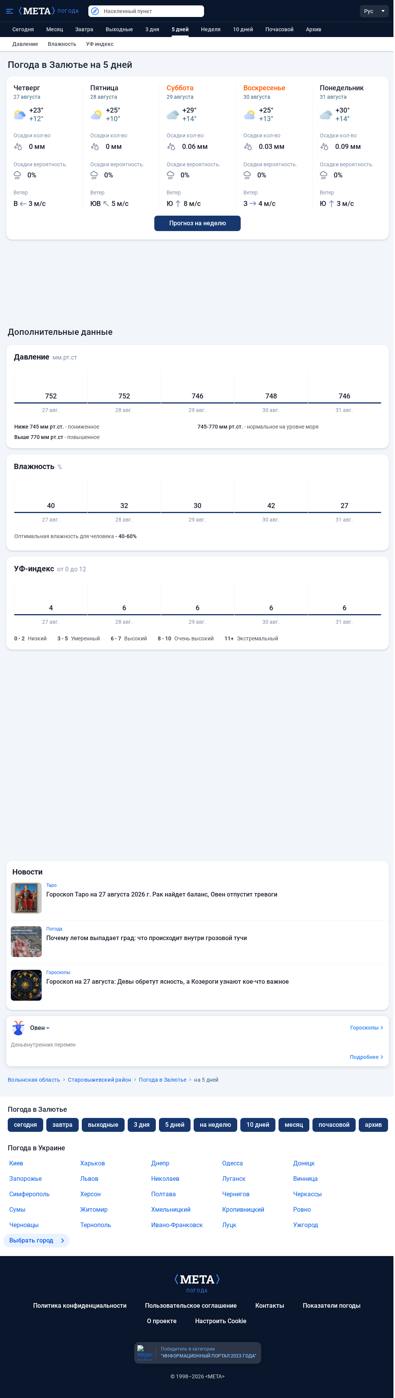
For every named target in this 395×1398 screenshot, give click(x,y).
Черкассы (307, 1194)
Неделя (211, 29)
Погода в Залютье (162, 1080)
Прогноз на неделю (197, 223)
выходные (119, 29)
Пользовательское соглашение (191, 1305)
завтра (62, 1124)
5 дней (174, 1124)
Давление (25, 44)
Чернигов (236, 1194)
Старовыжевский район (99, 1080)
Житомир (94, 1209)
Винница (305, 1178)
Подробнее (364, 1057)
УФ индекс (99, 44)
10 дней (243, 29)
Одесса (232, 1163)
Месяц (54, 29)
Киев (16, 1163)
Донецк (304, 1163)
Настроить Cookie (220, 1321)
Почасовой (279, 29)
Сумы (17, 1209)
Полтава (163, 1194)
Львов (89, 1178)
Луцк (229, 1225)
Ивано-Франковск (177, 1225)
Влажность (62, 44)
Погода (68, 11)
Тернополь (95, 1225)
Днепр (160, 1163)
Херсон (90, 1194)
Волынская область (34, 1080)
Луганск (234, 1178)
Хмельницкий (171, 1209)
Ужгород (305, 1225)
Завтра (84, 29)
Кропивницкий (243, 1209)
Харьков (92, 1163)
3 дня (152, 29)
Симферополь (29, 1194)
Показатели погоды (332, 1305)
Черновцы (24, 1225)
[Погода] (197, 1278)
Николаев (165, 1178)
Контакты (269, 1305)
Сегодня (23, 29)
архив (313, 29)
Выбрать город (31, 1240)
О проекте (162, 1321)
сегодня (25, 1124)
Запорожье (25, 1178)
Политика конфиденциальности (80, 1305)
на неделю (215, 1124)
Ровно (302, 1209)
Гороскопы (364, 1028)
